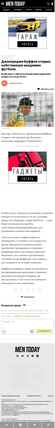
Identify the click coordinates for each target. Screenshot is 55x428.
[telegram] (27, 356)
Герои (3, 56)
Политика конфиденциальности (10, 395)
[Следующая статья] (27, 338)
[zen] (32, 356)
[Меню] (2, 3)
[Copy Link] (48, 425)
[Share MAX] (20, 425)
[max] (37, 356)
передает (19, 141)
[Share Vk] (6, 425)
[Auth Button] (52, 3)
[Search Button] (48, 3)
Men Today (15, 3)
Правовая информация (34, 395)
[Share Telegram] (34, 425)
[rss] (17, 356)
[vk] (22, 356)
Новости (11, 56)
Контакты (51, 395)
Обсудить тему (47, 89)
